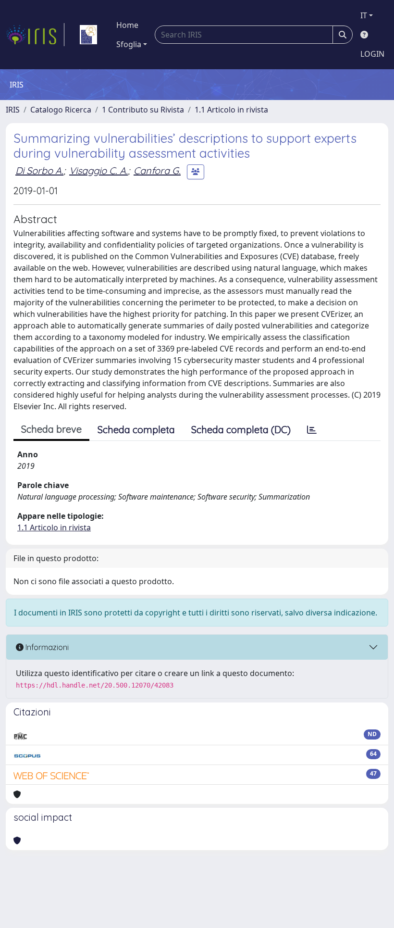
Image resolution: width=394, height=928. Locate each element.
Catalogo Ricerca (60, 109)
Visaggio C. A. (98, 170)
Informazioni (46, 647)
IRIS (13, 109)
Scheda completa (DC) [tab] (241, 430)
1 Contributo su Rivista (143, 109)
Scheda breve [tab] (51, 429)
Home (127, 25)
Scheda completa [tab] (136, 430)
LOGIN (372, 54)
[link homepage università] (88, 34)
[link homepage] (35, 34)
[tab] (312, 430)
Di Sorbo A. (39, 170)
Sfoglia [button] (128, 44)
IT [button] (363, 15)
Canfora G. (157, 170)
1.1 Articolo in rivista (231, 109)
